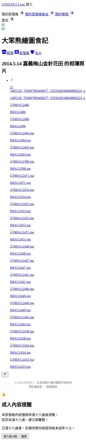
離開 (24, 436)
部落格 (24, 53)
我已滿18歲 (10, 436)
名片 (38, 53)
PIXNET (28, 382)
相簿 (10, 53)
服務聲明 (51, 386)
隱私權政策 (35, 386)
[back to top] (5, 374)
